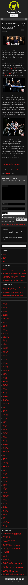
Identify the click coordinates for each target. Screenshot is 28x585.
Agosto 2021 (5, 355)
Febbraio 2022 (5, 347)
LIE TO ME (5, 556)
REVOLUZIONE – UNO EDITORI (9, 573)
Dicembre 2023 (5, 317)
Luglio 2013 (5, 484)
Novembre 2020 (6, 367)
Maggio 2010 (5, 525)
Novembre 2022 (6, 334)
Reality (10, 172)
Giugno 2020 (5, 374)
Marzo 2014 (5, 474)
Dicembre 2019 (5, 382)
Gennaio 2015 (5, 462)
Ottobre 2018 (5, 402)
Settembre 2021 (6, 354)
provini (8, 172)
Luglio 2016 (5, 437)
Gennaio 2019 (5, 397)
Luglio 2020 (5, 373)
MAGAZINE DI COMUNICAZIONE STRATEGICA (12, 558)
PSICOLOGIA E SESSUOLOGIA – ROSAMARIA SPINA (13, 567)
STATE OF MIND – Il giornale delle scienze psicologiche (13, 574)
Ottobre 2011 (5, 513)
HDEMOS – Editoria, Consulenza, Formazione (11, 548)
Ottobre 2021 (5, 352)
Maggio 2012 (5, 503)
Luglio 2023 (5, 323)
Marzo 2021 (5, 362)
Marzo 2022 (5, 345)
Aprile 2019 (5, 393)
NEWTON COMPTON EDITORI (8, 562)
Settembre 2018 (6, 403)
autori (5, 75)
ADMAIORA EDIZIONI (7, 536)
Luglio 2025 (5, 304)
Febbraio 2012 (5, 507)
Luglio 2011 (5, 515)
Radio (4, 258)
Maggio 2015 (5, 456)
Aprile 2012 (5, 504)
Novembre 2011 (6, 511)
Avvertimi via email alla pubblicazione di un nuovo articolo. (14, 217)
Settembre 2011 (6, 514)
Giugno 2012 (5, 502)
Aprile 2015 (5, 458)
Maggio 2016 (5, 440)
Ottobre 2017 (5, 418)
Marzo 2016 (5, 443)
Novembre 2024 (6, 306)
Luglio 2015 (5, 454)
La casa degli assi (13, 171)
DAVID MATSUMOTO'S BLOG (8, 544)
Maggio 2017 (5, 423)
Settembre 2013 (6, 482)
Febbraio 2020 (5, 380)
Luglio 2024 (5, 307)
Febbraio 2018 (5, 413)
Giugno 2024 (5, 308)
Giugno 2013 (5, 485)
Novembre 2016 (6, 432)
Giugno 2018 (5, 407)
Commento (5, 186)
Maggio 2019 (5, 392)
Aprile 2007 (5, 526)
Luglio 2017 (5, 421)
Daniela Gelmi (14, 68)
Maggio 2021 (5, 359)
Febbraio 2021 (5, 363)
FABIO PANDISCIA (6, 547)
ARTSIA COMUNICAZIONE (8, 539)
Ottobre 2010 (5, 521)
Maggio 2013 (5, 487)
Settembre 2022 (6, 337)
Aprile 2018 (5, 410)
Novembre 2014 (6, 463)
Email (4, 208)
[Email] (20, 579)
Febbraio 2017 (5, 428)
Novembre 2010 (6, 519)
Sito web (4, 213)
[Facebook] (6, 579)
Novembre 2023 (6, 318)
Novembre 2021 (6, 351)
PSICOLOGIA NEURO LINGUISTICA (10, 569)
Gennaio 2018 (5, 414)
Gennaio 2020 (5, 381)
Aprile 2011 (5, 517)
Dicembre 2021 (5, 349)
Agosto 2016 (5, 436)
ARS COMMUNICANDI (7, 537)
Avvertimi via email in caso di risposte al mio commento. (13, 215)
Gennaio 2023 (5, 332)
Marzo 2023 (5, 329)
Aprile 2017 (5, 425)
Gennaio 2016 (5, 445)
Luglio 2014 (5, 469)
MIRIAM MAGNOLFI (6, 559)
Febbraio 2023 (5, 330)
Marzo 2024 (5, 312)
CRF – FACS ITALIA (6, 543)
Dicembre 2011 (5, 510)
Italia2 (8, 171)
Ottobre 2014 (5, 465)
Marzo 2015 (5, 459)
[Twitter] (8, 579)
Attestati (4, 254)
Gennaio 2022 (5, 348)
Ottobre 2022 (5, 336)
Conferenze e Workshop (7, 255)
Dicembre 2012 (5, 493)
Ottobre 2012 (5, 496)
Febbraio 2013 (5, 491)
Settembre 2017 (6, 419)
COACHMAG (5, 541)
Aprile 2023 (5, 328)
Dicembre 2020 (5, 366)
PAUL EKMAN (5, 566)
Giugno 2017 (5, 422)
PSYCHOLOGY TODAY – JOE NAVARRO (10, 571)
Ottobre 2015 (5, 450)
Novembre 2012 (6, 495)
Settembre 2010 (6, 522)
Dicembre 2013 (5, 478)
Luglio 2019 (5, 389)
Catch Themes (17, 583)
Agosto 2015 (5, 452)
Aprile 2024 (5, 311)
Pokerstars (4, 172)
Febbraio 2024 (5, 314)
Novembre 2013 (6, 480)
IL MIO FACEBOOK (6, 549)
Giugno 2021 (5, 358)
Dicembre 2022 (5, 333)
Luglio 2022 (5, 340)
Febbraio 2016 (5, 444)
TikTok (23, 579)
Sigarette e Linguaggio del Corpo (17, 292)
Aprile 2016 (5, 441)
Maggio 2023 (5, 326)
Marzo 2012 (5, 506)
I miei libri (4, 257)
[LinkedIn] (11, 579)
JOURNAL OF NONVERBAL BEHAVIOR (10, 554)
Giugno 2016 (5, 439)
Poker (22, 171)
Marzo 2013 (5, 489)
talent (13, 172)
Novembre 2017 (6, 417)
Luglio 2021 (5, 356)
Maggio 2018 (5, 408)
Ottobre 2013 (5, 481)
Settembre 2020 (6, 370)
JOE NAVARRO (6, 552)
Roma (8, 62)
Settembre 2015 (6, 451)
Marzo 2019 (5, 395)
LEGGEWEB (5, 555)
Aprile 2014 (5, 473)
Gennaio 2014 (5, 477)
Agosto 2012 (5, 499)
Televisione (17, 169)
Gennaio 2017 (5, 429)
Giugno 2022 (5, 341)
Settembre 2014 (6, 466)
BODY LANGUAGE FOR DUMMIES (9, 540)
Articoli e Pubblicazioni (7, 253)
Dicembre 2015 (5, 447)
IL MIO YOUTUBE (6, 551)
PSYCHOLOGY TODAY (7, 570)
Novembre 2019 (6, 384)
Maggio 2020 (5, 376)
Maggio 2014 (5, 472)
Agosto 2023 (5, 322)
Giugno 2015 (5, 455)
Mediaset (18, 171)
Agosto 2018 (5, 404)
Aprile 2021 (5, 360)
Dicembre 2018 (5, 399)
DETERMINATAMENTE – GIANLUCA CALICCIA (12, 545)
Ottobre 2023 (5, 319)
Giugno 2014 (5, 470)
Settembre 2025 (6, 302)
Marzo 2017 (5, 426)
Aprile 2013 (5, 488)
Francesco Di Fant (14, 12)
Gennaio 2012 (5, 508)
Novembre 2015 (6, 448)
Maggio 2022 (5, 343)
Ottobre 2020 (5, 369)
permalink (8, 173)
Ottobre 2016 (5, 433)
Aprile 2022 (5, 344)
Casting (5, 171)
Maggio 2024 (5, 310)
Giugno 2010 (5, 524)
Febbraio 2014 (5, 476)
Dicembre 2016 (5, 430)
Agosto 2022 (5, 339)
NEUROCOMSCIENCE (7, 560)
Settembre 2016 (6, 434)
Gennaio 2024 (5, 315)
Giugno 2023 (5, 325)
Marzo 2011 (5, 518)
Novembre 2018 (6, 400)
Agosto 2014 (5, 467)
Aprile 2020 (5, 377)
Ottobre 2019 (5, 385)
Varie (3, 261)
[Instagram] (17, 579)
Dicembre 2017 (5, 415)
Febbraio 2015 (5, 461)
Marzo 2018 (5, 411)
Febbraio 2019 (5, 396)
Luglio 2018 (5, 406)
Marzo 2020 (5, 378)
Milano (12, 62)
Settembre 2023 (6, 321)
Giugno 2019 (5, 391)
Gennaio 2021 (5, 365)
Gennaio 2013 (5, 492)
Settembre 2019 (6, 387)
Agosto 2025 (5, 303)
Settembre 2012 (6, 498)
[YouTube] (14, 579)
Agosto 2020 (5, 371)
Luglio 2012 (5, 500)
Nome (4, 203)
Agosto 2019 (5, 388)
